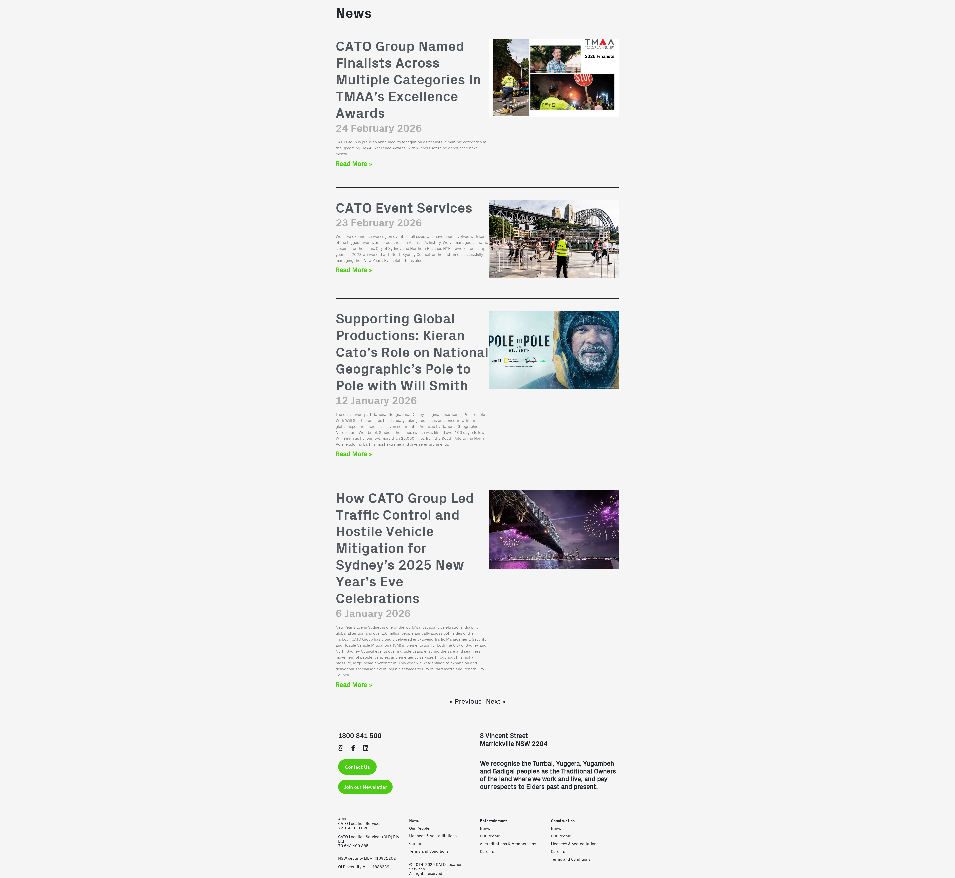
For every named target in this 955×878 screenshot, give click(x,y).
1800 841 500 (360, 735)
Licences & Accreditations (433, 835)
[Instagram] (340, 748)
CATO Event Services (404, 208)
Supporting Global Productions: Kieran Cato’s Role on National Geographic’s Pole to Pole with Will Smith (412, 353)
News (414, 820)
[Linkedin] (365, 748)
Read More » (354, 163)
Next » (496, 700)
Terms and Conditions (429, 851)
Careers (416, 843)
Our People (419, 828)
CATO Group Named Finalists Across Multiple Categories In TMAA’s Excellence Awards (408, 80)
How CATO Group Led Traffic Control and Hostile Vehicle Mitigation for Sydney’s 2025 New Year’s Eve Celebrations (405, 548)
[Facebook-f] (353, 748)
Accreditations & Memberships (508, 843)
